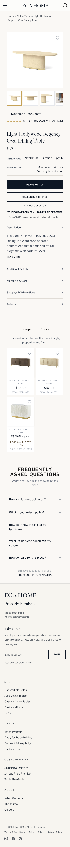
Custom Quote (13, 749)
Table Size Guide (14, 779)
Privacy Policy (36, 832)
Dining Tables (24, 16)
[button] (35, 227)
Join (57, 654)
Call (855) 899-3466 (35, 197)
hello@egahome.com (17, 616)
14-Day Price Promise (17, 773)
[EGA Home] (35, 6)
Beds (7, 713)
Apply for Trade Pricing (18, 737)
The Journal (11, 803)
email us (46, 574)
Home (11, 16)
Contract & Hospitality (17, 743)
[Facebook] (13, 838)
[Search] (65, 5)
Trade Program (13, 731)
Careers (9, 809)
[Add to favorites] (57, 38)
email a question (36, 205)
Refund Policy (54, 832)
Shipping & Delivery (16, 767)
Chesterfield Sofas (15, 689)
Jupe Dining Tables (15, 695)
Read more (14, 257)
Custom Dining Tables (17, 701)
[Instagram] (6, 838)
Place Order (35, 184)
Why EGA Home (14, 798)
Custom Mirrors (13, 707)
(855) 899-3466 (28, 574)
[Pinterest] (20, 838)
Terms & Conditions (14, 832)
